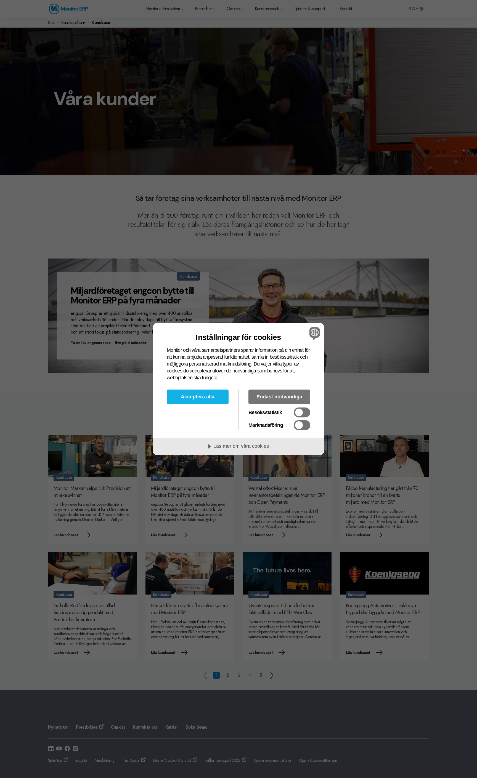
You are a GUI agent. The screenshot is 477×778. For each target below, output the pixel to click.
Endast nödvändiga (279, 396)
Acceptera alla (197, 396)
